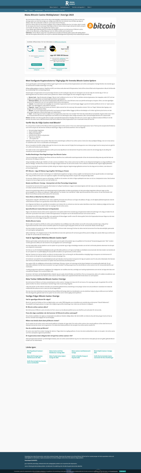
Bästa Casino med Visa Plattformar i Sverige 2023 (56, 351)
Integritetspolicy (114, 471)
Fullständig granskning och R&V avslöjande (37, 69)
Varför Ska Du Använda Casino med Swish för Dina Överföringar (103, 356)
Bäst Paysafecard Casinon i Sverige (35, 351)
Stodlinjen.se (41, 55)
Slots (88, 7)
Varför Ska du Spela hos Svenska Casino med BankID (36, 362)
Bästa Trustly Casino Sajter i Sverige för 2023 (57, 356)
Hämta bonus (36, 64)
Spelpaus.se (36, 57)
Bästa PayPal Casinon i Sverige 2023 (103, 351)
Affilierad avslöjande (60, 42)
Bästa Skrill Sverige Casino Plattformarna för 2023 (34, 356)
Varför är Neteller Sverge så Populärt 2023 (80, 356)
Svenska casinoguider (78, 7)
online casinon (34, 88)
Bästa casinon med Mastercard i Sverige (81, 351)
